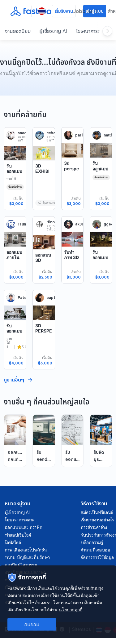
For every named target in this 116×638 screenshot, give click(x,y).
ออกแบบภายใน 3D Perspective (14, 262)
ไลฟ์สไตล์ (13, 542)
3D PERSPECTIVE (43, 331)
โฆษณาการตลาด (92, 31)
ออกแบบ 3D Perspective (43, 263)
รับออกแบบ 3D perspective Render (14, 339)
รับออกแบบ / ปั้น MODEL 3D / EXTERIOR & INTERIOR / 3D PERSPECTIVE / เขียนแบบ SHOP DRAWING (100, 203)
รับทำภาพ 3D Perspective (71, 260)
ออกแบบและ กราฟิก (23, 527)
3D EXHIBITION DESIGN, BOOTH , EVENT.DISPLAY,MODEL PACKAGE (43, 198)
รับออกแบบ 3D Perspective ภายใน (14, 179)
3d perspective (71, 168)
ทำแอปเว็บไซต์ (18, 535)
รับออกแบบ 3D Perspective (100, 262)
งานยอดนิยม (18, 31)
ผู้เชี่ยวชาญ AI (53, 31)
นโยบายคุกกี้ (70, 609)
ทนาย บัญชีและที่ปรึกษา (27, 557)
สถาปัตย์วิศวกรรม (21, 564)
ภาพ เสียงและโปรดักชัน (26, 549)
